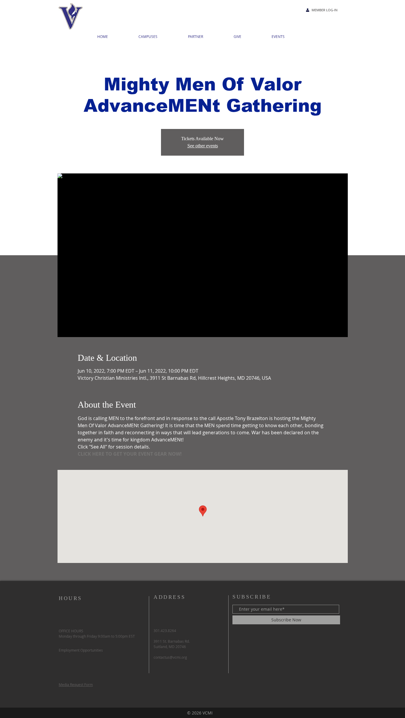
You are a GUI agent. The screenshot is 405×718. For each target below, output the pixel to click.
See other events (202, 145)
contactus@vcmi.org (170, 657)
